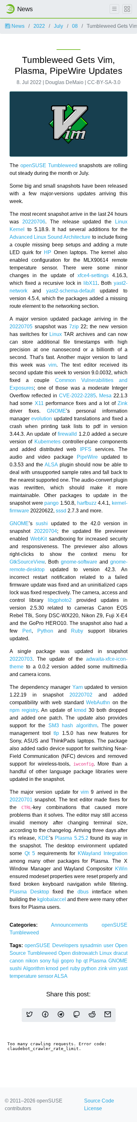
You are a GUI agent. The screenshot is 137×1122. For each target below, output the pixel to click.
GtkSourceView (27, 562)
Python (45, 631)
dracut (120, 953)
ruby (76, 968)
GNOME (56, 411)
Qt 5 (30, 853)
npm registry (24, 710)
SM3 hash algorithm (72, 725)
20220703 (21, 659)
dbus (83, 891)
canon (17, 960)
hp (79, 960)
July (58, 26)
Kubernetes (47, 441)
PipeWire (87, 457)
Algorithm (34, 968)
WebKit (38, 539)
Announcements (76, 925)
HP (47, 252)
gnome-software (79, 562)
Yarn (77, 687)
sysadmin (91, 945)
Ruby (77, 631)
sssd (61, 510)
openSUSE (33, 165)
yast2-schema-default (70, 290)
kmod (80, 710)
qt (86, 960)
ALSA (51, 464)
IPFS (85, 449)
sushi (42, 523)
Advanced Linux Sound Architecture (50, 237)
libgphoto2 (60, 600)
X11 (39, 403)
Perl (27, 631)
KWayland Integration (102, 853)
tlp (56, 733)
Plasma (98, 960)
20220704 (45, 531)
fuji (56, 960)
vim (52, 365)
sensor (46, 976)
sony (46, 960)
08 (75, 26)
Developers (66, 945)
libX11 (90, 283)
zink (103, 968)
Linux (55, 334)
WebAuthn (98, 702)
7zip (74, 326)
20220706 (33, 221)
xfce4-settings (93, 275)
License (93, 1108)
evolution (41, 418)
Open (65, 953)
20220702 (80, 694)
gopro (68, 960)
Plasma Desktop (29, 891)
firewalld (67, 434)
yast (122, 968)
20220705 (21, 326)
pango (51, 503)
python (89, 968)
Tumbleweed (62, 165)
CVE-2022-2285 (77, 395)
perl (65, 968)
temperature (24, 976)
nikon (32, 960)
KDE (43, 838)
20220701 (21, 799)
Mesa (105, 395)
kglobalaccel (51, 899)
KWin (121, 868)
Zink (122, 403)
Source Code (99, 1100)
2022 (39, 26)
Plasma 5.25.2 (71, 838)
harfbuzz (87, 503)
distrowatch (85, 953)
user (109, 945)
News (17, 26)
